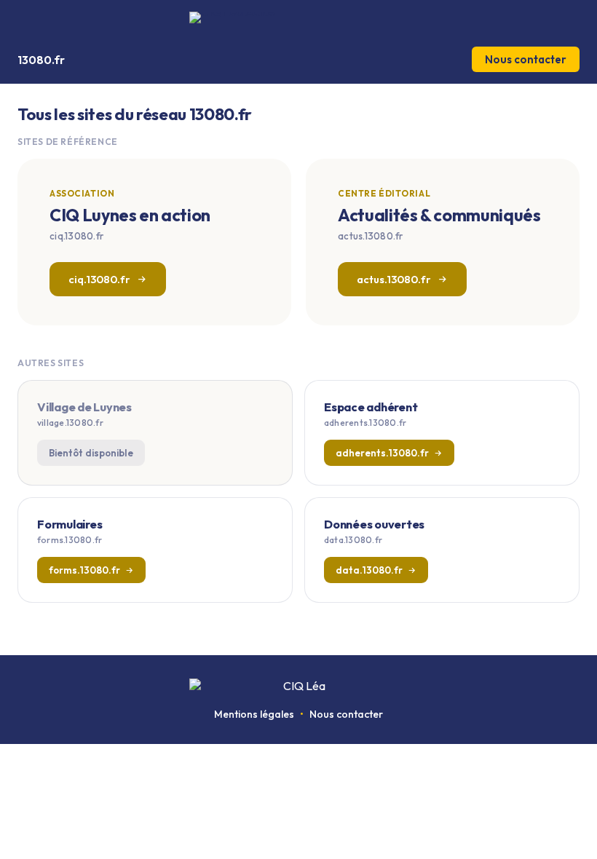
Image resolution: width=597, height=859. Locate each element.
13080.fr (41, 59)
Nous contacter (525, 59)
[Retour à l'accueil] (298, 17)
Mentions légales (254, 714)
